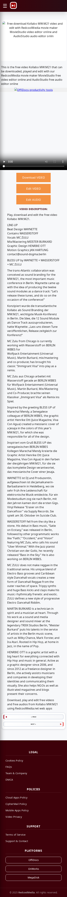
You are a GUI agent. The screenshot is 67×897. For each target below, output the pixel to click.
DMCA (9, 779)
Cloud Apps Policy (16, 797)
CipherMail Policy (16, 804)
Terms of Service (15, 834)
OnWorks (33, 868)
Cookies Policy (14, 760)
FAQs (8, 766)
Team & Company (16, 773)
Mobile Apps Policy (17, 810)
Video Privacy (13, 816)
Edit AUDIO (33, 199)
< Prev (33, 717)
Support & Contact (16, 841)
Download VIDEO (33, 177)
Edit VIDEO (33, 188)
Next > (33, 724)
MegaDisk (33, 877)
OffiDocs (34, 860)
